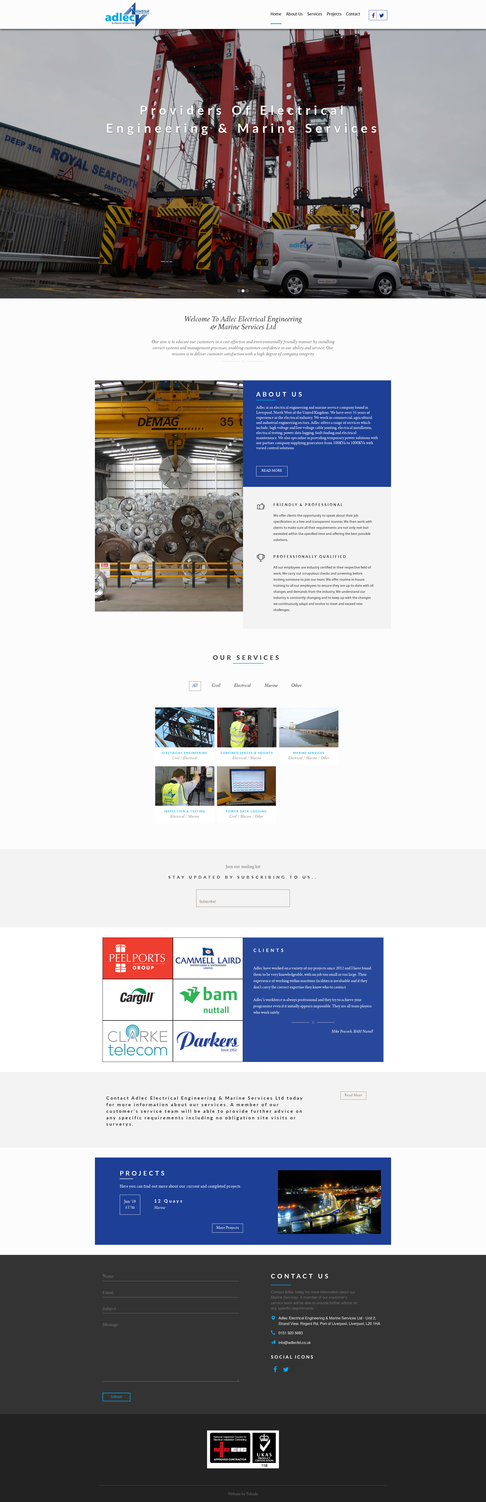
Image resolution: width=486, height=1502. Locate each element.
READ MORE (271, 471)
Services (314, 14)
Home (276, 14)
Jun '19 (130, 1202)
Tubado (252, 1494)
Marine (271, 686)
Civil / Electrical (184, 758)
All (195, 686)
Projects (334, 14)
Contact (353, 14)
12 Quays (169, 1201)
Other (296, 686)
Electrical (242, 686)
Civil (216, 686)
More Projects (227, 1228)
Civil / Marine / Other (246, 817)
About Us (294, 14)
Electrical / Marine (246, 758)
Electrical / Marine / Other (308, 758)
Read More (353, 1095)
